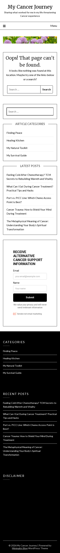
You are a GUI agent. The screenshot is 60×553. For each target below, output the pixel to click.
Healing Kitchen (15, 140)
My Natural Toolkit (17, 147)
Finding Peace (14, 132)
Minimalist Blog (20, 548)
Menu (53, 25)
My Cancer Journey (30, 7)
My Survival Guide (16, 155)
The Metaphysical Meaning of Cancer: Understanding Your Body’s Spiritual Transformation (27, 225)
